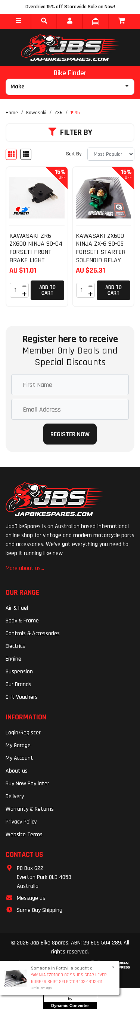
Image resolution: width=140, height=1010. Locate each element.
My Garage (18, 745)
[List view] (25, 154)
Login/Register (23, 733)
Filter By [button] (76, 132)
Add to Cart (47, 290)
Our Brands (18, 684)
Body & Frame (22, 621)
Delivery (15, 796)
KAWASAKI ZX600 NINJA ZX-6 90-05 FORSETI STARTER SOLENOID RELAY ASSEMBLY (100, 251)
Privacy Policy (21, 822)
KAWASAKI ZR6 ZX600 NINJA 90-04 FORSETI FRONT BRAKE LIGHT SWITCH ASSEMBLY (35, 251)
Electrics (15, 646)
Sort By (73, 154)
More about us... (25, 568)
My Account (19, 758)
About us (17, 771)
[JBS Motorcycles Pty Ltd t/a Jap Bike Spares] (70, 47)
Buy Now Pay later (27, 784)
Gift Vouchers (22, 697)
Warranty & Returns (30, 809)
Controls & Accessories (33, 633)
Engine (13, 659)
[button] (18, 21)
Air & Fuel (17, 608)
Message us (31, 898)
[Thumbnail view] (11, 154)
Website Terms (24, 834)
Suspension (19, 672)
